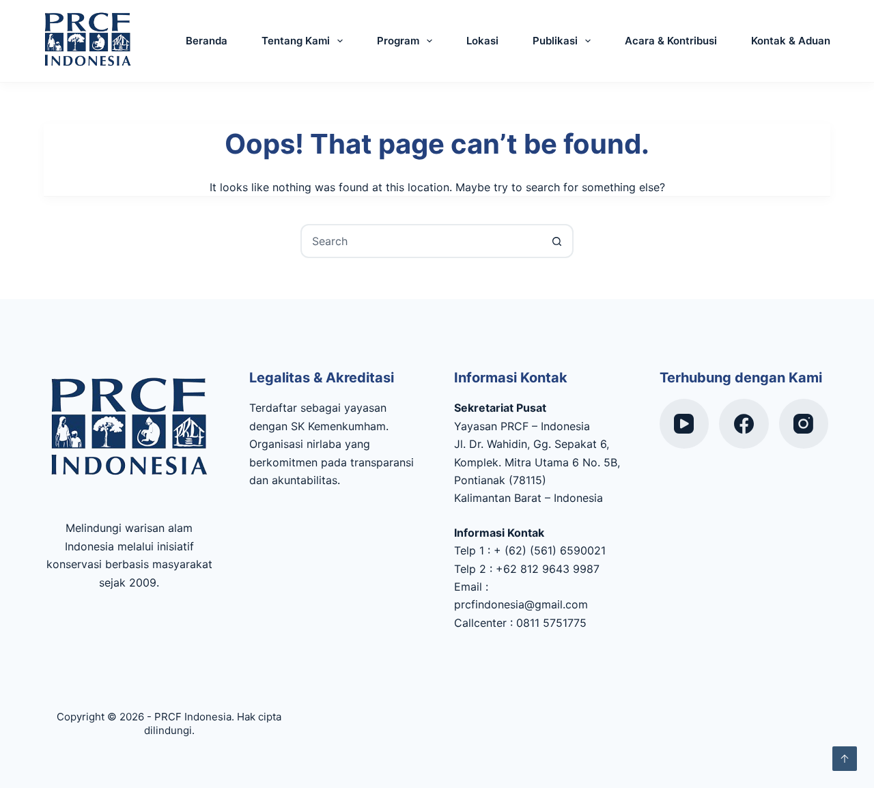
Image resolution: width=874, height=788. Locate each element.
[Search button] (556, 241)
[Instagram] (804, 424)
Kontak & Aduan (790, 40)
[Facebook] (744, 424)
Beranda (206, 40)
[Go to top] (844, 758)
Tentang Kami (296, 40)
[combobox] (421, 241)
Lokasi (482, 40)
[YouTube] (684, 424)
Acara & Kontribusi (671, 40)
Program (398, 40)
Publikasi (555, 40)
